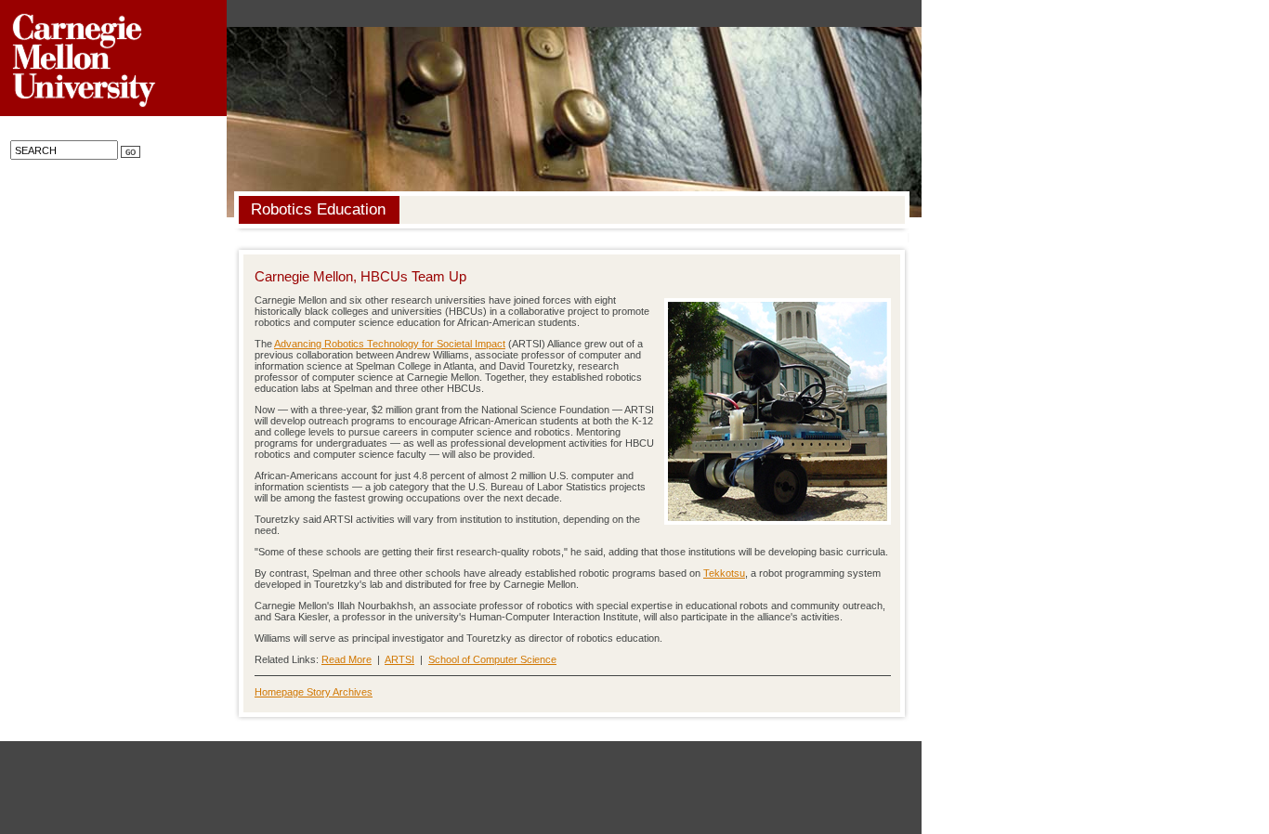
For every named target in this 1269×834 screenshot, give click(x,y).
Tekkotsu (724, 573)
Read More (346, 659)
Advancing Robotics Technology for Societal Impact (389, 343)
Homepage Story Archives (314, 691)
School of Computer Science (492, 659)
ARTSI (399, 659)
